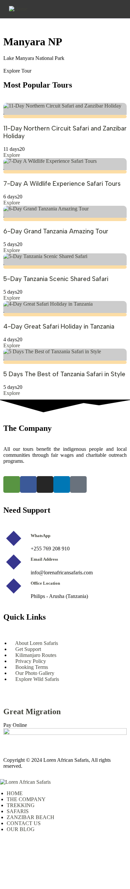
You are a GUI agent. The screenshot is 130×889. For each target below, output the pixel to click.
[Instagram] (45, 484)
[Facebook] (28, 484)
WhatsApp (40, 535)
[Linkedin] (61, 484)
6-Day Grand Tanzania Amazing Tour (55, 231)
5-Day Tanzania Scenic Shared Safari (55, 279)
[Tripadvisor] (11, 484)
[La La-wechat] (78, 484)
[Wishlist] (4, 112)
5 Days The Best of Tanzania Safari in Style (64, 374)
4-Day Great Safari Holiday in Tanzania (58, 326)
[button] (13, 15)
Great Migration (32, 711)
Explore (11, 155)
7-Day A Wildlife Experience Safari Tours (62, 183)
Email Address (44, 559)
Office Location (45, 583)
